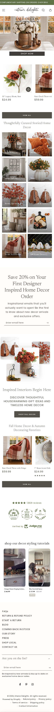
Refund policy (29, 699)
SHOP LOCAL (9, 642)
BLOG (5, 624)
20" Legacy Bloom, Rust (11, 96)
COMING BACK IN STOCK (16, 629)
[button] (43, 10)
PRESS (5, 638)
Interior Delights (22, 696)
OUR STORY (8, 633)
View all (27, 115)
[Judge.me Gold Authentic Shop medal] (27, 514)
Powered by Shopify (11, 699)
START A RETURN (11, 620)
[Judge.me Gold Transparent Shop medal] (40, 514)
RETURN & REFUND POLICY (17, 615)
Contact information (28, 706)
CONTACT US (9, 647)
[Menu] (3, 10)
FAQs (5, 611)
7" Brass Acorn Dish (42, 468)
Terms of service (19, 703)
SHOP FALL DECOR (27, 414)
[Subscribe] (48, 323)
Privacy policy (45, 699)
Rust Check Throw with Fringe (14, 468)
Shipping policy (37, 703)
